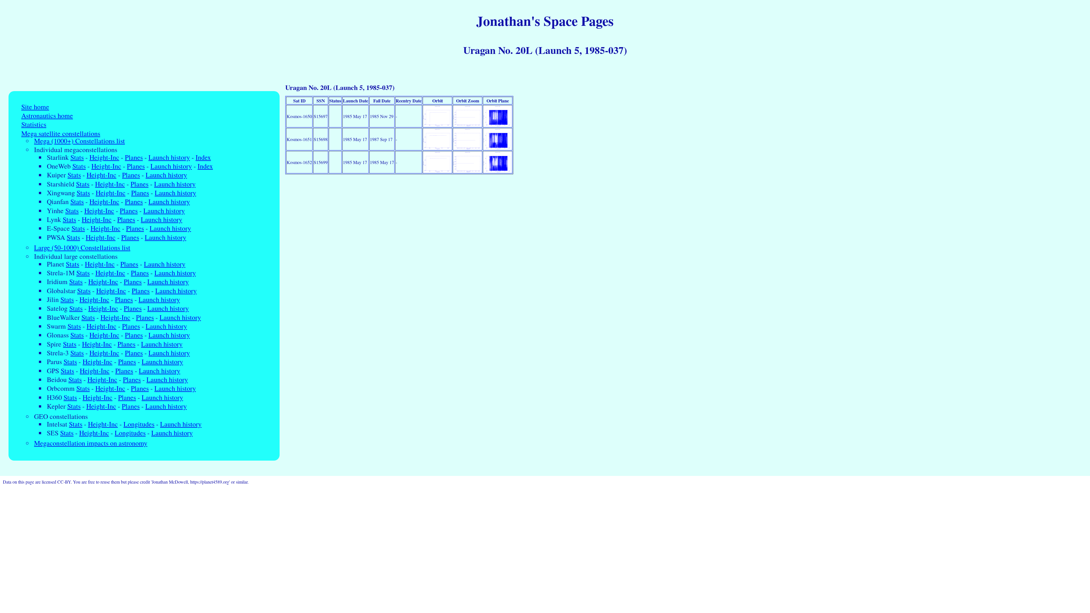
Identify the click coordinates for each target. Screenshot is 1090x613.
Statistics (33, 124)
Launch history (169, 157)
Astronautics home (47, 116)
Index (203, 157)
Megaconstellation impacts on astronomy (90, 443)
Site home (35, 107)
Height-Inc (104, 157)
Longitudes (138, 424)
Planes (134, 157)
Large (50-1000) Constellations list (82, 248)
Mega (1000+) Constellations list (79, 141)
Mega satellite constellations (60, 134)
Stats (77, 157)
